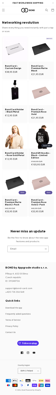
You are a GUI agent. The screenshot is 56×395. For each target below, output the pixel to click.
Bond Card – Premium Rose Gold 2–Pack (38, 202)
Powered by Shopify (33, 390)
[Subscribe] (45, 249)
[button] (3, 10)
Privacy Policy (11, 326)
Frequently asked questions (18, 314)
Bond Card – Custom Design (13, 67)
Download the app (13, 308)
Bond (23, 390)
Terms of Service (13, 320)
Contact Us (10, 332)
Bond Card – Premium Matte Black (39, 68)
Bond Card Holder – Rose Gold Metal (14, 154)
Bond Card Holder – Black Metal (14, 110)
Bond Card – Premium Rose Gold (38, 111)
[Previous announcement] (3, 3)
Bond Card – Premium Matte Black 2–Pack (13, 202)
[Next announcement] (53, 3)
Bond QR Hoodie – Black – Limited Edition (40, 155)
